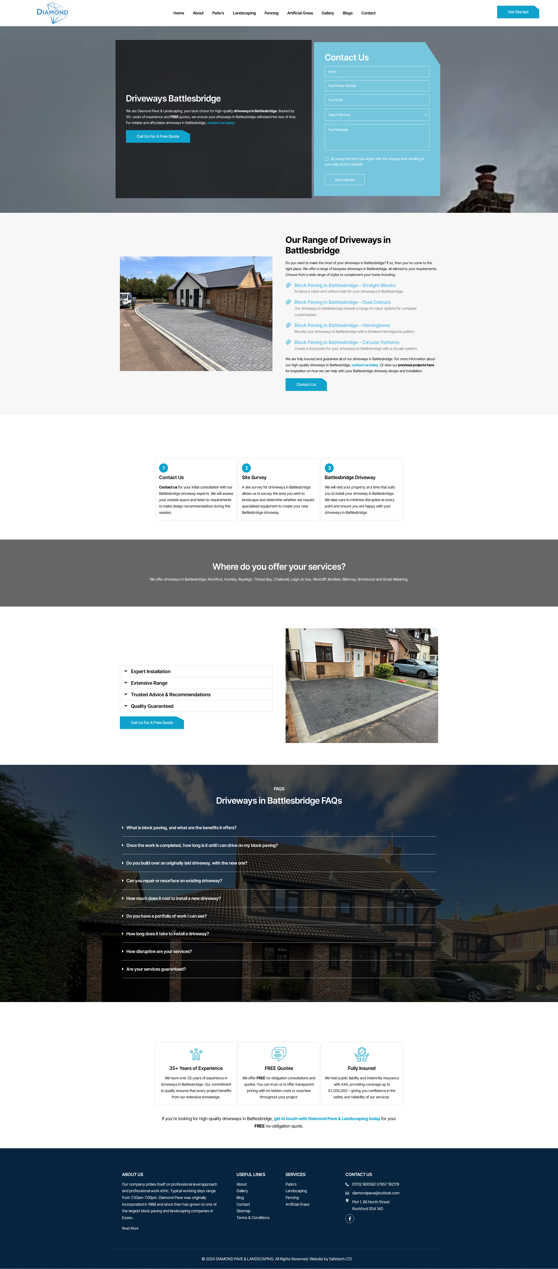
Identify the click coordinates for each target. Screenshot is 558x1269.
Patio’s (218, 13)
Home (179, 13)
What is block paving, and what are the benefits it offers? (181, 827)
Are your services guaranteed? (156, 969)
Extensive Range (149, 683)
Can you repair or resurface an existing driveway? (174, 880)
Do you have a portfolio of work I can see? (166, 916)
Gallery (328, 13)
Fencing (272, 13)
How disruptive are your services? (159, 951)
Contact (368, 13)
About (198, 13)
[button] (196, 671)
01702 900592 (364, 1184)
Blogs (348, 13)
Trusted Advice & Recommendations (171, 694)
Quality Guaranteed (152, 706)
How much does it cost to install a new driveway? (173, 898)
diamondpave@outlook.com (376, 1193)
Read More (130, 1228)
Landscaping (244, 13)
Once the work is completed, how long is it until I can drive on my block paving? (202, 845)
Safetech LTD (340, 1259)
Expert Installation (151, 671)
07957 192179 (388, 1184)
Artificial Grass (300, 13)
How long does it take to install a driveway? (167, 933)
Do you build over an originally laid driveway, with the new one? (186, 863)
